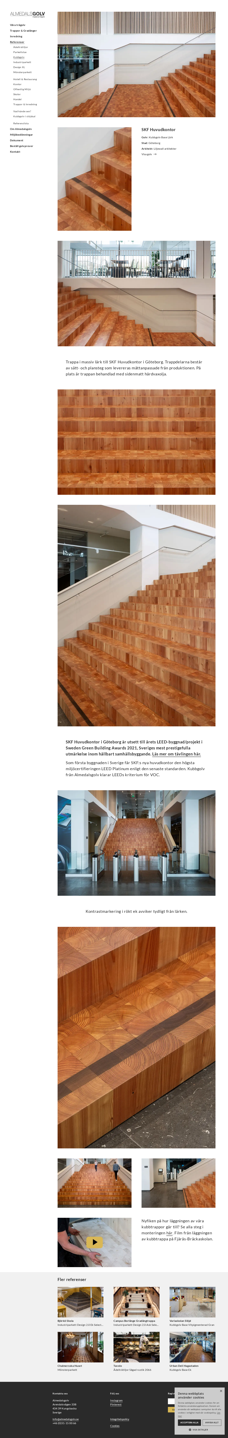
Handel (17, 99)
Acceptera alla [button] (189, 1422)
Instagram (116, 1400)
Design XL (19, 67)
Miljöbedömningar (21, 134)
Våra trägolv (18, 24)
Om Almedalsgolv (21, 128)
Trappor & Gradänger (23, 30)
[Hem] (30, 15)
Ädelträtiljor (20, 47)
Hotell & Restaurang (25, 79)
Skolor (17, 94)
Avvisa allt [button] (211, 1422)
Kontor (17, 84)
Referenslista (21, 123)
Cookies (115, 1425)
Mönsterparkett (22, 72)
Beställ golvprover (21, 145)
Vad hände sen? (22, 111)
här (169, 1232)
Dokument (16, 140)
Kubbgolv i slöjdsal (24, 116)
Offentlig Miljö (22, 89)
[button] (199, 1429)
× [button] (221, 1391)
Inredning (16, 36)
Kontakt (15, 151)
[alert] (200, 1411)
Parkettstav (20, 52)
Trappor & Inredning (25, 104)
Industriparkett (22, 62)
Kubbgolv (19, 57)
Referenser (17, 41)
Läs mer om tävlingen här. (176, 753)
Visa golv (147, 154)
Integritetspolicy (119, 1419)
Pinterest (116, 1404)
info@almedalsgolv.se (66, 1419)
